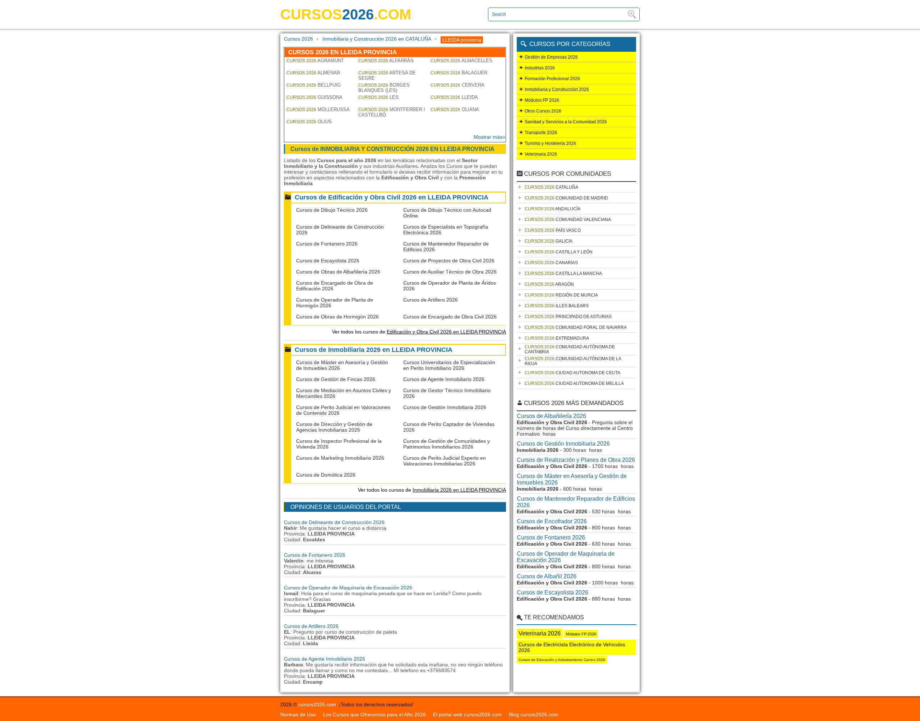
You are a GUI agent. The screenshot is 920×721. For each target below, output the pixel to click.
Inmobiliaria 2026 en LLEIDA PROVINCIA (459, 490)
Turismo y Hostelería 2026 (550, 143)
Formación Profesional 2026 (552, 78)
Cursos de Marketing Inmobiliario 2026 (340, 458)
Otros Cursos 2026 (543, 111)
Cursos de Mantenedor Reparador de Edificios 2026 (576, 502)
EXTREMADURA (557, 338)
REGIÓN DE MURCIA (561, 295)
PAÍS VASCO (553, 230)
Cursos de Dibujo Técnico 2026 (332, 210)
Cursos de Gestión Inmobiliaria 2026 (444, 407)
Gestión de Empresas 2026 (551, 57)
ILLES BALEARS (557, 305)
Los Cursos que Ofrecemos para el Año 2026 (374, 714)
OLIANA (455, 109)
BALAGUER (459, 72)
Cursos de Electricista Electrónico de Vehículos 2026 (572, 647)
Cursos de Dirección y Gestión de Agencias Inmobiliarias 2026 (334, 427)
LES (378, 97)
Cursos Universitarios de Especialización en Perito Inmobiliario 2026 (449, 365)
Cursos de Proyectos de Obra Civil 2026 (448, 260)
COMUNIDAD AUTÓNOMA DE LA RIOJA (573, 361)
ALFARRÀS (386, 60)
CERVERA (457, 85)
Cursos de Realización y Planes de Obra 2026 (576, 460)
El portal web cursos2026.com (467, 714)
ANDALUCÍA (552, 208)
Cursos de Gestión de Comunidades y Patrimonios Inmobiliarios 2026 (446, 444)
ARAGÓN (549, 284)
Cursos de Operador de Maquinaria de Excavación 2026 (348, 588)
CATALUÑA (551, 187)
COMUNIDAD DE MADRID (566, 198)
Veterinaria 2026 (541, 154)
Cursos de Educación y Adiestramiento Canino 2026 (562, 660)
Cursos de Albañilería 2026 (551, 416)
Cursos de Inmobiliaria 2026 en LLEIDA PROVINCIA (373, 349)
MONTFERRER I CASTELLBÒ (391, 112)
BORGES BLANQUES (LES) (384, 87)
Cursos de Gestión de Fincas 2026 (335, 379)
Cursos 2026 (298, 39)
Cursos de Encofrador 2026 (552, 521)
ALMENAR (313, 72)
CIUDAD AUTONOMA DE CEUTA (572, 372)
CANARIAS (551, 262)
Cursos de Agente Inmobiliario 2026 (443, 379)
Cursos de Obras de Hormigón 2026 (337, 317)
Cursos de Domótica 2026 (325, 475)
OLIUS (309, 121)
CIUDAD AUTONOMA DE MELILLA (574, 383)
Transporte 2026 (541, 132)
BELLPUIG (313, 85)
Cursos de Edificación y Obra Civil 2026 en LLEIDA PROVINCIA (391, 197)
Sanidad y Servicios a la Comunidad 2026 (566, 121)
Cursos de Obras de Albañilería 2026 (338, 272)
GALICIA (548, 241)
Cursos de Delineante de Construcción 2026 (334, 522)
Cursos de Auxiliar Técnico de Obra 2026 (450, 272)
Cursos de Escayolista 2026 (327, 260)
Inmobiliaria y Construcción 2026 (557, 89)
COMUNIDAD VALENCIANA (568, 219)
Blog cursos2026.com (533, 714)
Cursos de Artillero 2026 (430, 300)
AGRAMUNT (315, 60)
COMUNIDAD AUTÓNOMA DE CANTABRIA (570, 349)
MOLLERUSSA (318, 109)
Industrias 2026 (540, 67)
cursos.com (345, 14)
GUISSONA (314, 97)
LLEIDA (454, 97)
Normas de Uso (298, 714)
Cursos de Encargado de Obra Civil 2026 (450, 317)
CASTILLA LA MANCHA (563, 273)
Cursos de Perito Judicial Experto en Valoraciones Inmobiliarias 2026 (444, 461)
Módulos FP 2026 (542, 100)
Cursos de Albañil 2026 (546, 576)
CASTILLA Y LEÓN (559, 251)
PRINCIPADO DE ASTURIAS (568, 316)
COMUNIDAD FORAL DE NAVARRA (576, 327)
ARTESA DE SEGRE (387, 75)
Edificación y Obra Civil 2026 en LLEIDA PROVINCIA (446, 332)
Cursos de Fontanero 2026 (327, 244)
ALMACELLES (461, 60)
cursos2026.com (317, 704)
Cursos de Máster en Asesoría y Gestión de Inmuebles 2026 (572, 479)
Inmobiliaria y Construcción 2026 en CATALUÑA (376, 39)
